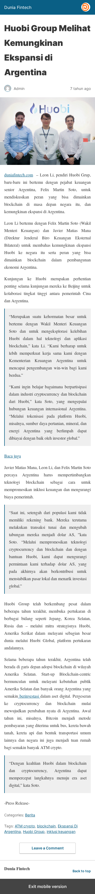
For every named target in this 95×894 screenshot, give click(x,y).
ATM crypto (25, 826)
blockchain (46, 826)
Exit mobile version (47, 886)
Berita (30, 815)
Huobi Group (34, 831)
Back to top (82, 871)
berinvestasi (29, 696)
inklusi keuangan (61, 831)
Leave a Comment (48, 848)
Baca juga (12, 456)
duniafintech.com (18, 174)
